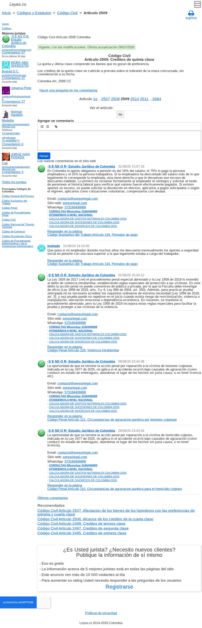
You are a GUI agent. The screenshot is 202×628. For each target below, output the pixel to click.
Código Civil (67, 13)
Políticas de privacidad (101, 613)
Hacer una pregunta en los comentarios (68, 90)
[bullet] (47, 126)
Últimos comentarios (52, 498)
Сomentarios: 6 (12, 144)
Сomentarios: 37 (13, 78)
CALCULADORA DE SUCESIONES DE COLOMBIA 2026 (84, 222)
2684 (156, 99)
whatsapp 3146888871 (11, 139)
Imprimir (191, 18)
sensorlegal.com (75, 203)
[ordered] (42, 126)
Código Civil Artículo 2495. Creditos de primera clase (81, 533)
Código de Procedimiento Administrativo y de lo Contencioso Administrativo (17, 243)
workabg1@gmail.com (14, 75)
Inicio (6, 13)
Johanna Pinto (21, 88)
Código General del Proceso (18, 196)
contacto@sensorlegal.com (78, 199)
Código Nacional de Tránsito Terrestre (18, 226)
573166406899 (75, 207)
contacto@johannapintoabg (16, 97)
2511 (144, 99)
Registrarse (119, 587)
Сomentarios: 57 (13, 52)
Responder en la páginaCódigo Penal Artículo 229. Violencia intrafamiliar (83, 348)
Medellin (8, 120)
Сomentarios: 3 (12, 172)
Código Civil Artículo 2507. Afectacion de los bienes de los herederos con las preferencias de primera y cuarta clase (116, 512)
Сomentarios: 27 (13, 101)
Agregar (43, 155)
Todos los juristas (14, 182)
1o (95, 99)
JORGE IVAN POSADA (20, 156)
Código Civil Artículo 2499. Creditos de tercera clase (81, 524)
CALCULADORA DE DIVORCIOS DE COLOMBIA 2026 (83, 226)
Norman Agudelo (17, 113)
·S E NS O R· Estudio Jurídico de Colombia (16, 41)
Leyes (5, 23)
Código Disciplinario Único (17, 236)
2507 (105, 99)
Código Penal (9, 207)
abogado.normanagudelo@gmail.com (15, 125)
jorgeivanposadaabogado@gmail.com (16, 168)
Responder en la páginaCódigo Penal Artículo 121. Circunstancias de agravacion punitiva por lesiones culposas (112, 417)
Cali (5, 163)
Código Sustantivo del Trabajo (14, 202)
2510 (134, 99)
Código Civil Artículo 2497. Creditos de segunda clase (83, 528)
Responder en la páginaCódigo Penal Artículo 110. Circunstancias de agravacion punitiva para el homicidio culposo (114, 487)
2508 (115, 99)
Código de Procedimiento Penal (16, 214)
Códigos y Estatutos (34, 13)
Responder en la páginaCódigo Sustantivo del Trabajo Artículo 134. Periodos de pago (92, 233)
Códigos (6, 28)
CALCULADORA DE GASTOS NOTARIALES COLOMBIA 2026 (87, 218)
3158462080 (11, 133)
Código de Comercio (13, 231)
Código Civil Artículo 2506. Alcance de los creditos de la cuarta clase (95, 519)
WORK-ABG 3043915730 (20, 64)
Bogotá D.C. (10, 71)
